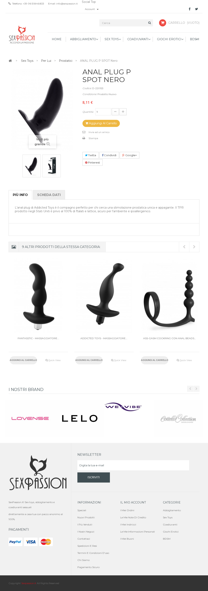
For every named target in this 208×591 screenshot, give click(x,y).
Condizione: (89, 94)
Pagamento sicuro (88, 567)
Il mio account (133, 502)
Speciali (81, 510)
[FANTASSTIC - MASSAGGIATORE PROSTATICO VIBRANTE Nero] (38, 295)
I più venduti (84, 524)
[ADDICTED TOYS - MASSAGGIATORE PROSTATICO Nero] (104, 295)
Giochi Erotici (171, 531)
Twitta (92, 155)
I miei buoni (127, 538)
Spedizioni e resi (87, 545)
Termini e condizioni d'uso (93, 552)
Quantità (87, 111)
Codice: (87, 88)
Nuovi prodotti (86, 517)
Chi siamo (83, 560)
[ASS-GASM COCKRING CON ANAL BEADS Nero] (169, 295)
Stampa (93, 138)
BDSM (166, 538)
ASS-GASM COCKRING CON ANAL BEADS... (169, 338)
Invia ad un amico (99, 132)
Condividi (109, 155)
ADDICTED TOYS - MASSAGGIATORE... (103, 338)
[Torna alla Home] (10, 60)
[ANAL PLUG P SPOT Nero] (32, 166)
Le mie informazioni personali (137, 531)
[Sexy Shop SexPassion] (22, 34)
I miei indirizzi (128, 524)
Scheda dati (49, 195)
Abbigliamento (172, 510)
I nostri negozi (85, 531)
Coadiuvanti (170, 524)
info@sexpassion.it (67, 3)
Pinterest (93, 162)
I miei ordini (127, 510)
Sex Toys (167, 517)
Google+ (131, 155)
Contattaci (83, 538)
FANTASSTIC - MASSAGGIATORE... (38, 338)
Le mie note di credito (133, 517)
